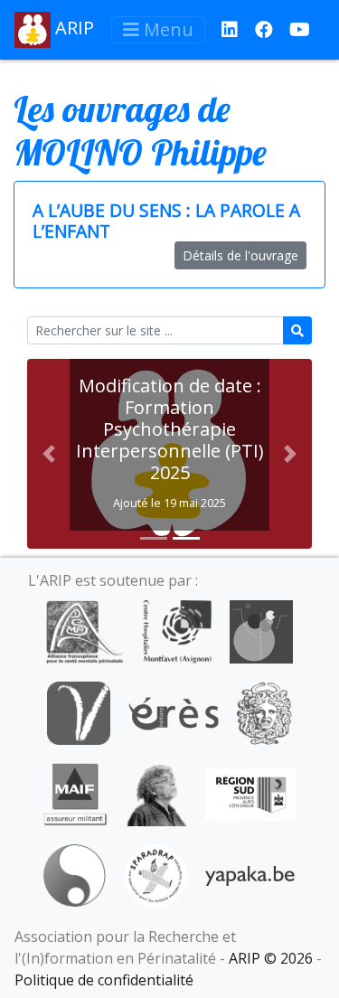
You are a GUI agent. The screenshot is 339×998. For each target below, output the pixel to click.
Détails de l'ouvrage (240, 255)
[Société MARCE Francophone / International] (74, 874)
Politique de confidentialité (103, 980)
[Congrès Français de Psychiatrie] (261, 630)
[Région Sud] (250, 793)
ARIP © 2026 (271, 958)
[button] (48, 454)
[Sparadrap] (155, 874)
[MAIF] (75, 793)
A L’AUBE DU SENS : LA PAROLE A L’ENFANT (166, 220)
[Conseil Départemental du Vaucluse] (78, 711)
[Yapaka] (250, 874)
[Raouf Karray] (156, 793)
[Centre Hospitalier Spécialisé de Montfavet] (177, 630)
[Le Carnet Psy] (265, 711)
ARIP (72, 27)
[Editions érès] (173, 711)
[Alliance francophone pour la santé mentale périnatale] (85, 630)
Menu (166, 29)
